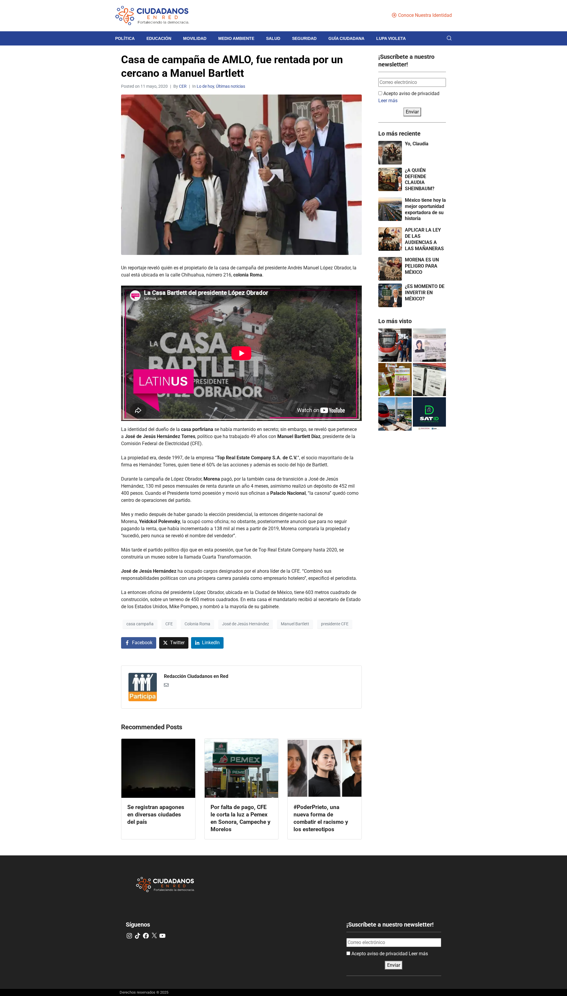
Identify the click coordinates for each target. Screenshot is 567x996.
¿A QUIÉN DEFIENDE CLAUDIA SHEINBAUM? (419, 179)
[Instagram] (129, 935)
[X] (154, 935)
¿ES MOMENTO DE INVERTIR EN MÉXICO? (424, 293)
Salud (273, 38)
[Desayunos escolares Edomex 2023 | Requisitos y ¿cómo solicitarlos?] (395, 379)
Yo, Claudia (416, 144)
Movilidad (194, 38)
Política (125, 38)
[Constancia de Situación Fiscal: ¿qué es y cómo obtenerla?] (429, 414)
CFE (169, 623)
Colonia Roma (197, 623)
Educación (158, 38)
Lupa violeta (391, 38)
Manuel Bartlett (295, 623)
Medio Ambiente (236, 38)
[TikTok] (137, 935)
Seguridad (304, 38)
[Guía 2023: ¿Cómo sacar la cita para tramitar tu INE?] (429, 345)
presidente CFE (334, 623)
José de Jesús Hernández (245, 623)
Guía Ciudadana (346, 38)
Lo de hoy (205, 86)
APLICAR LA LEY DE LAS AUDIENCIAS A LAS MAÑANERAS (424, 239)
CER (183, 86)
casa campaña (140, 623)
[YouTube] (162, 935)
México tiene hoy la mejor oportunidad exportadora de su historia (425, 209)
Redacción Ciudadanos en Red (196, 676)
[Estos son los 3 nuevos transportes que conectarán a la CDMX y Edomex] (395, 345)
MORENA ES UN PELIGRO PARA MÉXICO (422, 266)
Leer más (387, 100)
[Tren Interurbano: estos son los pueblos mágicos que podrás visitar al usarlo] (395, 414)
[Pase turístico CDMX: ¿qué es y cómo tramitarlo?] (429, 379)
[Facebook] (145, 935)
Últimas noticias (230, 86)
